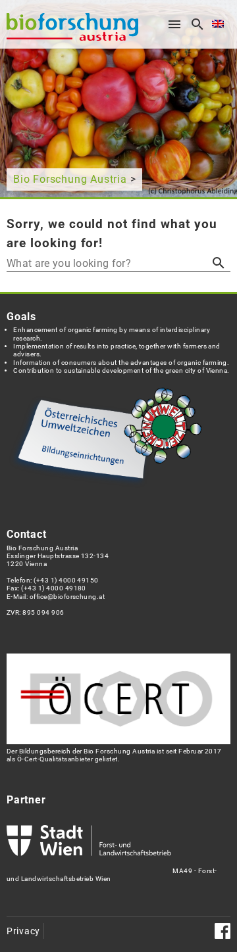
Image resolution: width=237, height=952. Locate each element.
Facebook (222, 931)
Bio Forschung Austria (70, 179)
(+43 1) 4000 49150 (66, 580)
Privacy (23, 931)
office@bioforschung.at (67, 596)
